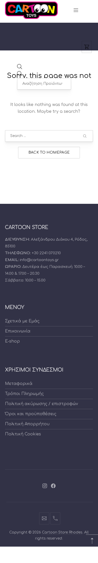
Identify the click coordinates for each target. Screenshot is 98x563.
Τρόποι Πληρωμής (24, 393)
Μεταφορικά (18, 383)
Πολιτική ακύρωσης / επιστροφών (41, 404)
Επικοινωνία (17, 331)
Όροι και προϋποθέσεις (30, 414)
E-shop (12, 341)
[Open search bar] (19, 68)
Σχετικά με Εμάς (22, 321)
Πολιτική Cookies (23, 434)
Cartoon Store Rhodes (62, 532)
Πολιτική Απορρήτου (27, 424)
